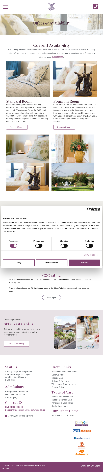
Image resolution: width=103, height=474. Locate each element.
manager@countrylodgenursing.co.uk (28, 410)
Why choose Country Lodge (64, 384)
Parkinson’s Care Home (62, 403)
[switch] (38, 246)
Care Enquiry (11, 398)
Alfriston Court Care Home (63, 415)
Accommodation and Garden (64, 372)
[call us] (95, 6)
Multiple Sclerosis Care (62, 400)
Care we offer (57, 375)
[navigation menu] (6, 7)
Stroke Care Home (60, 406)
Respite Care (57, 378)
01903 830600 (57, 57)
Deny (19, 263)
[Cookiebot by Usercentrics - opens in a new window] (89, 209)
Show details (89, 255)
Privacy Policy (58, 387)
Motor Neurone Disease (62, 397)
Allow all (84, 263)
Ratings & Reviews (60, 381)
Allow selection (51, 263)
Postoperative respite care (16, 391)
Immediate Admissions (15, 395)
